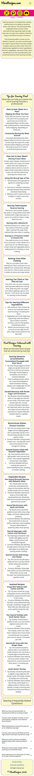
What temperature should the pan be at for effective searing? (15, 727)
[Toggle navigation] (30, 3)
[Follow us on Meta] (26, 13)
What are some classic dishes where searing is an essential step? (15, 749)
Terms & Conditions (17, 765)
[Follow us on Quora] (13, 13)
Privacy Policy (17, 762)
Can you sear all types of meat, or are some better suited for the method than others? (15, 719)
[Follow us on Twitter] (6, 13)
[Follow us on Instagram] (20, 13)
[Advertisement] (17, 76)
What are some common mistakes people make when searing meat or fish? (14, 741)
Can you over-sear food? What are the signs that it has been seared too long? (16, 734)
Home (13, 17)
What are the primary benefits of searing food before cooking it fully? (15, 712)
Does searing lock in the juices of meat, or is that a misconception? (16, 755)
